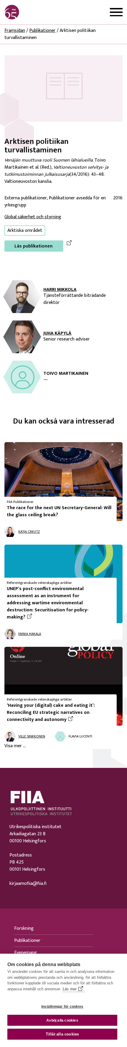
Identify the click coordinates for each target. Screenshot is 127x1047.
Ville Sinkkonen (31, 736)
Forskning (24, 928)
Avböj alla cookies (62, 1020)
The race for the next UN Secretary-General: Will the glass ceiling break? (59, 511)
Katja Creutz (29, 532)
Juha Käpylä (57, 333)
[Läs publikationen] (63, 88)
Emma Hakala (29, 634)
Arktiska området (24, 231)
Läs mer (69, 989)
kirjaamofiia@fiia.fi (27, 883)
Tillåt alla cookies (62, 1034)
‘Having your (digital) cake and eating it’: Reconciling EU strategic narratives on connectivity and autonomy (59, 712)
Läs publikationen (33, 246)
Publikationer (42, 31)
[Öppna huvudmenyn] (116, 12)
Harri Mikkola (59, 289)
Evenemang (25, 953)
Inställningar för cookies (62, 1006)
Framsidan (14, 31)
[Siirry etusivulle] (32, 12)
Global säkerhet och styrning (32, 217)
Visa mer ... (15, 746)
